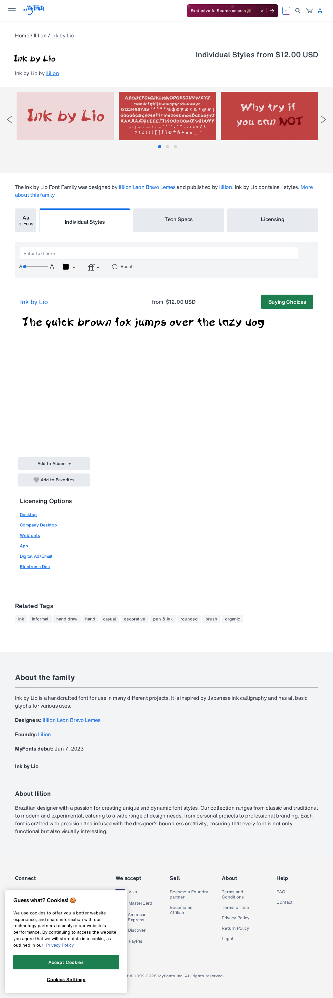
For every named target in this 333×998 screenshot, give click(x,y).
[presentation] (9, 119)
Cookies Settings (66, 979)
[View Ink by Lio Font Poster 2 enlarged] (167, 116)
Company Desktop (38, 525)
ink (21, 619)
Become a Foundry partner (189, 894)
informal (40, 619)
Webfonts (30, 535)
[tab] (160, 146)
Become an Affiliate (181, 910)
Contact (284, 902)
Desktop (28, 515)
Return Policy (235, 928)
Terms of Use (235, 907)
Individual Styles (85, 222)
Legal (227, 938)
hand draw (66, 619)
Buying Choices (287, 302)
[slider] (35, 266)
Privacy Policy (235, 918)
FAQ (280, 892)
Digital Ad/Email (36, 556)
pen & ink (163, 619)
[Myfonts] (34, 13)
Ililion (40, 35)
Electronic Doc (35, 567)
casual (109, 619)
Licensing (272, 219)
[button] (69, 267)
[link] (309, 10)
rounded (189, 619)
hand (90, 619)
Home (22, 35)
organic (232, 619)
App (24, 546)
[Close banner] (262, 10)
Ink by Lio (34, 302)
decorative (134, 619)
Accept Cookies (66, 962)
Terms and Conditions (233, 894)
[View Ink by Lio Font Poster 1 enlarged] (65, 116)
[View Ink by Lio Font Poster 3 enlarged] (269, 116)
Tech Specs (179, 219)
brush (211, 619)
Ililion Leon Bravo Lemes (147, 187)
